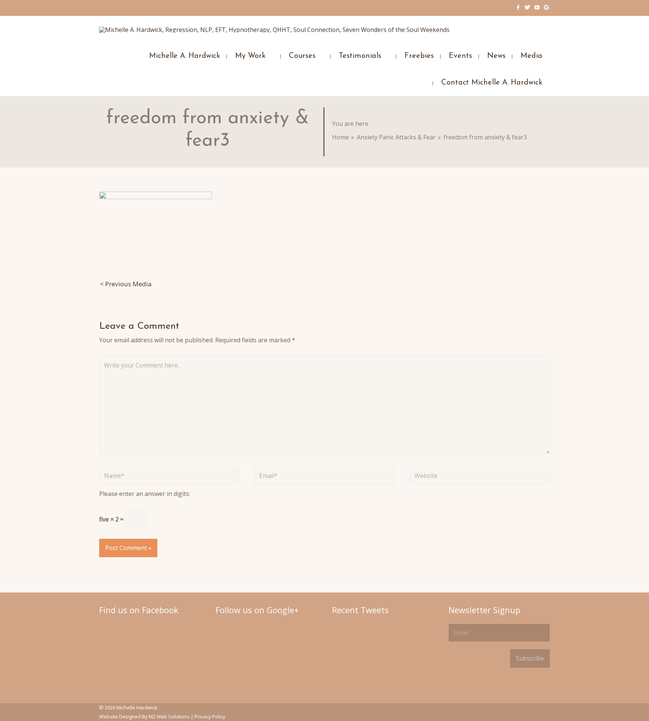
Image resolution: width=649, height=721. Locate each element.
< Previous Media (126, 284)
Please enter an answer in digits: (144, 494)
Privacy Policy (210, 716)
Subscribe (530, 658)
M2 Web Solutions (169, 716)
